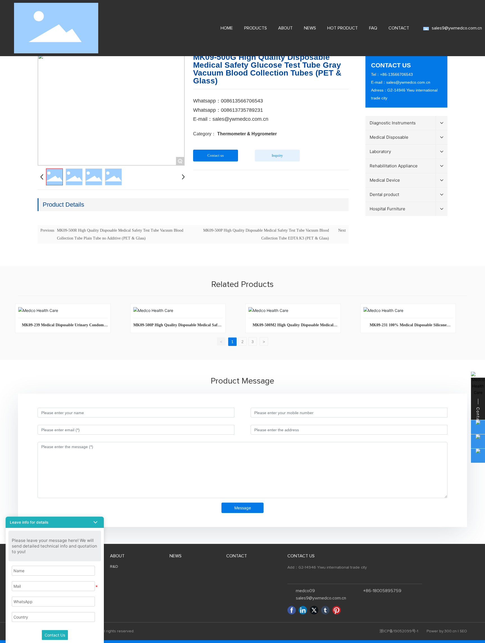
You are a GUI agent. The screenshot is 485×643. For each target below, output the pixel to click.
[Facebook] (291, 610)
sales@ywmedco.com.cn (408, 82)
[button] (55, 522)
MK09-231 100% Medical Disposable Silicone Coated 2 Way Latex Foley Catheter (408, 327)
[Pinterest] (336, 610)
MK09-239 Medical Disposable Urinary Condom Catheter (63, 327)
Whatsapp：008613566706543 (228, 101)
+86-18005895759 (382, 591)
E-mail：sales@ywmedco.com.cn (230, 119)
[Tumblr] (325, 610)
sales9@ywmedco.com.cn (457, 28)
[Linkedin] (303, 610)
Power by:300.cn (442, 631)
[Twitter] (314, 610)
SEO (463, 631)
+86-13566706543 (396, 74)
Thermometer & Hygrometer (247, 133)
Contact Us (55, 635)
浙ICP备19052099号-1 (398, 631)
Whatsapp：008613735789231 (228, 110)
